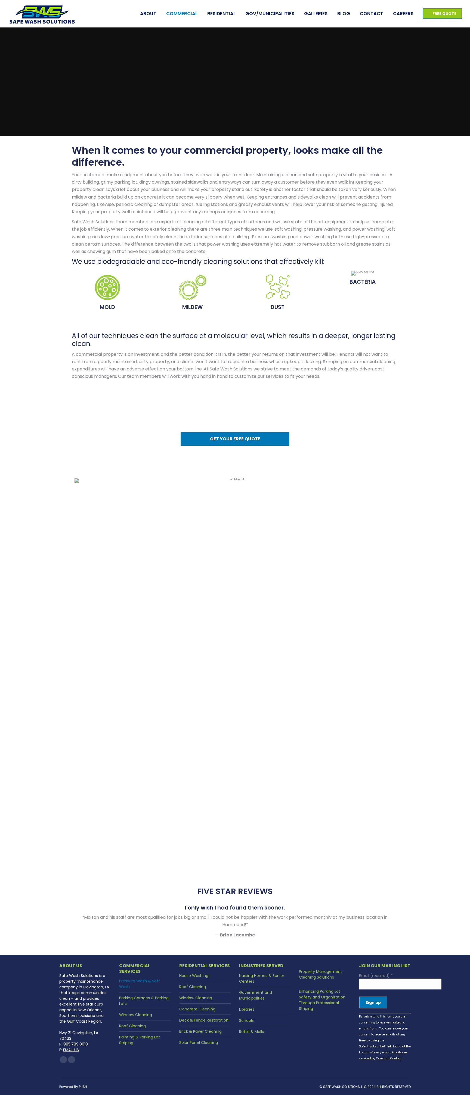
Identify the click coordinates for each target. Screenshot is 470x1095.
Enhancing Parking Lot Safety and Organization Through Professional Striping (322, 1000)
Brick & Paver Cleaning (200, 1031)
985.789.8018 (75, 1044)
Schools (246, 1020)
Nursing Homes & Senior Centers (261, 978)
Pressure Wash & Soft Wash (139, 983)
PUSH (83, 1086)
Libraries (246, 1009)
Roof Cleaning (132, 1026)
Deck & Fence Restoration (203, 1020)
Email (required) (376, 975)
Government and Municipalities (255, 995)
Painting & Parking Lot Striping (139, 1039)
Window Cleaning (135, 1014)
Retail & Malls (251, 1031)
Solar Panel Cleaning (198, 1042)
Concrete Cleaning (197, 1009)
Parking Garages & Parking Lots (144, 1000)
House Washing (193, 975)
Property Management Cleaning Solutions (320, 974)
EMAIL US (71, 1050)
